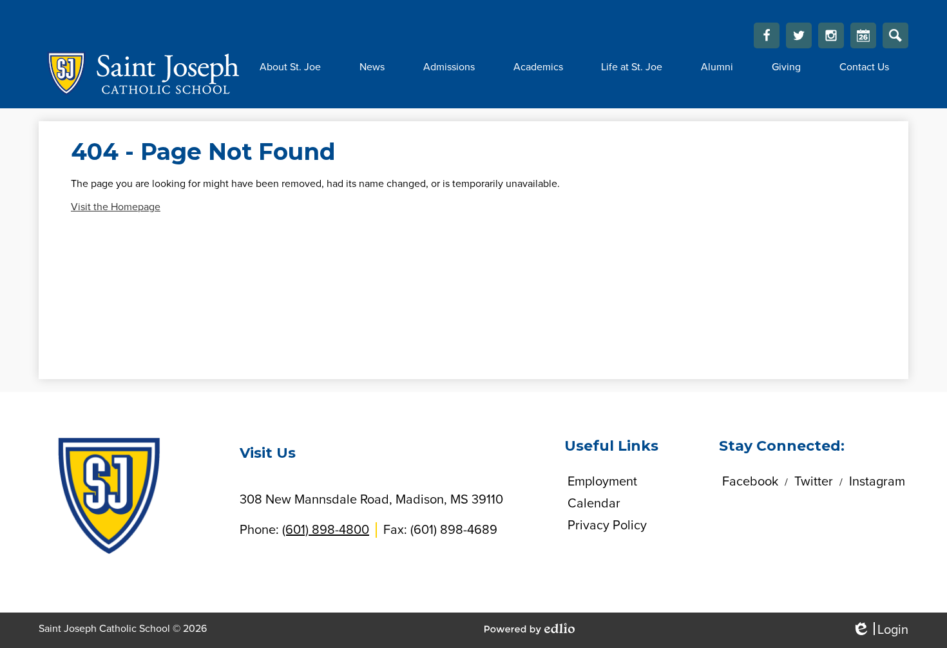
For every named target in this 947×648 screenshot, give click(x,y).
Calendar (863, 35)
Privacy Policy (607, 525)
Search (895, 35)
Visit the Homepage (115, 207)
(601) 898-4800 (325, 530)
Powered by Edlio (529, 628)
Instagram (831, 35)
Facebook (767, 35)
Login (880, 630)
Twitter (799, 35)
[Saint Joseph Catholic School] (139, 73)
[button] (290, 67)
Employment (602, 481)
